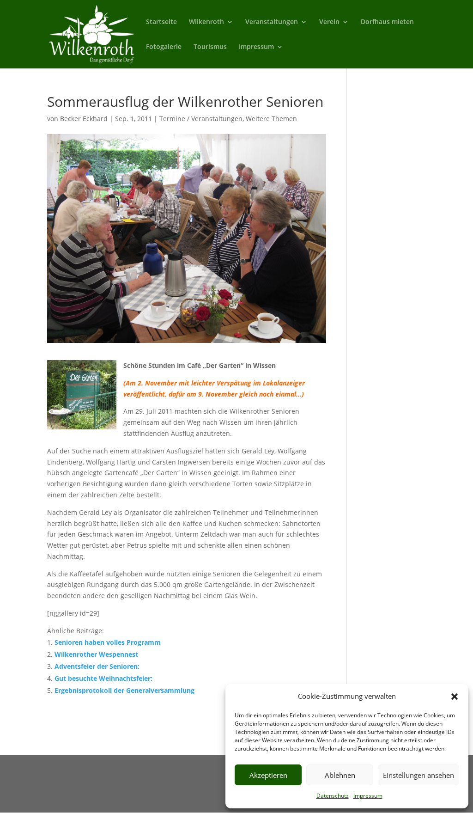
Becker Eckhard (84, 118)
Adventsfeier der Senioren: (97, 666)
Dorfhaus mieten (387, 22)
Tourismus (210, 47)
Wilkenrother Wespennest (96, 654)
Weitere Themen (271, 118)
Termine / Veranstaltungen (201, 118)
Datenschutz (332, 796)
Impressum (367, 796)
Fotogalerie (164, 47)
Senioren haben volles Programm (108, 642)
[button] (454, 696)
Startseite (161, 22)
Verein (329, 22)
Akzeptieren (268, 775)
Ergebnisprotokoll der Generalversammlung (124, 690)
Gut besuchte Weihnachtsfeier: (103, 678)
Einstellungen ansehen (418, 775)
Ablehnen (340, 775)
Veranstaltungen (271, 22)
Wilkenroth (206, 22)
